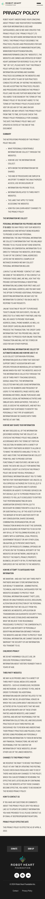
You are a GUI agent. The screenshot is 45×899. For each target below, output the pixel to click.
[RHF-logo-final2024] (11, 4)
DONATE (14, 849)
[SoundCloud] (28, 875)
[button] (40, 3)
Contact (16, 891)
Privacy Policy (27, 891)
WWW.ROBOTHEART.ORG (30, 48)
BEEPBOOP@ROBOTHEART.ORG (25, 817)
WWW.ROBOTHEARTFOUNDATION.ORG (17, 51)
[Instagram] (16, 875)
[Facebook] (22, 875)
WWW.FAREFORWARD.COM (13, 55)
